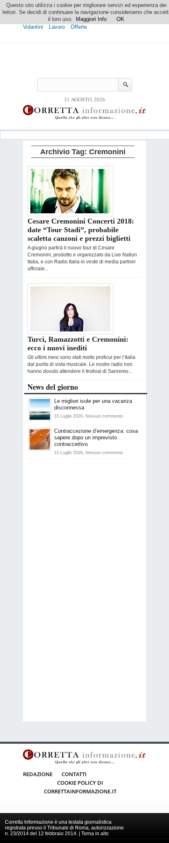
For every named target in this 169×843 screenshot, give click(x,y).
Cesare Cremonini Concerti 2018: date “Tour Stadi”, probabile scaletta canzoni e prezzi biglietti (80, 229)
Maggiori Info (91, 19)
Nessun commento (104, 416)
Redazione (38, 774)
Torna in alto (95, 833)
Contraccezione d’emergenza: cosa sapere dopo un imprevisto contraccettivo (96, 437)
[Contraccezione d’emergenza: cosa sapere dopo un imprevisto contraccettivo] (39, 449)
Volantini (33, 27)
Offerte (79, 27)
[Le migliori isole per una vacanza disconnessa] (39, 419)
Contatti (74, 774)
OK (120, 19)
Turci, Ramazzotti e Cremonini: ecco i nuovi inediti (77, 343)
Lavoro (57, 27)
